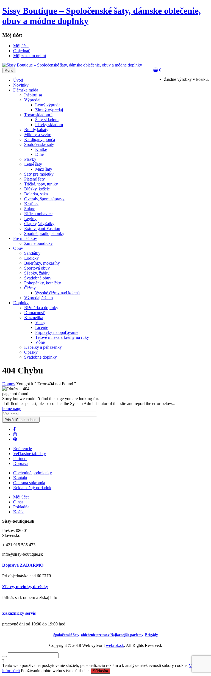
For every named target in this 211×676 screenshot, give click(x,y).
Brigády (151, 635)
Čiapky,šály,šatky (39, 223)
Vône (40, 342)
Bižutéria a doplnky (41, 307)
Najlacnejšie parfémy (126, 635)
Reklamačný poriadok (32, 487)
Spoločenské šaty (39, 144)
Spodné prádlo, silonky (44, 233)
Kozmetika (33, 317)
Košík (18, 511)
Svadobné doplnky (40, 357)
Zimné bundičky (38, 243)
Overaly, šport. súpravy (44, 198)
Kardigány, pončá (39, 139)
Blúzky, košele (37, 189)
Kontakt (20, 477)
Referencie (22, 448)
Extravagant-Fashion (42, 228)
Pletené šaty (34, 179)
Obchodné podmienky (32, 472)
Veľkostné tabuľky (29, 453)
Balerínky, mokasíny (42, 263)
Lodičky (31, 258)
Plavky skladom (49, 124)
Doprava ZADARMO (22, 565)
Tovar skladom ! (38, 114)
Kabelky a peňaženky (43, 347)
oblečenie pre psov (95, 635)
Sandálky (32, 253)
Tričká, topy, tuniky (41, 184)
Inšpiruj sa (33, 95)
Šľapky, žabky (36, 273)
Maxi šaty (43, 169)
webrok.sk (115, 645)
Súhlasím (100, 671)
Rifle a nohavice (38, 213)
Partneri (20, 458)
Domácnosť (34, 312)
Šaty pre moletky (39, 174)
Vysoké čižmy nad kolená (57, 292)
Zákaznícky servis (19, 613)
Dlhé (39, 154)
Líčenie (41, 327)
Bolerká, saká (36, 194)
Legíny (30, 218)
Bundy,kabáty (36, 129)
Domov (8, 383)
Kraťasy (31, 203)
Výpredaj (32, 100)
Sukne (29, 208)
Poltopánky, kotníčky (42, 283)
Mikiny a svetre (37, 134)
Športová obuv (37, 268)
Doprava (20, 463)
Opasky (31, 352)
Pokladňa (21, 507)
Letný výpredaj (48, 104)
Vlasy (40, 322)
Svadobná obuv (37, 278)
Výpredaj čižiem (38, 297)
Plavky (30, 159)
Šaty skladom (47, 119)
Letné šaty (33, 164)
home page (11, 408)
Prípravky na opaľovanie (56, 332)
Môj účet (21, 497)
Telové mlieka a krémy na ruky (62, 337)
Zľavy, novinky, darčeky (25, 586)
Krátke (41, 149)
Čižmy (30, 288)
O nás (18, 502)
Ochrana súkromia (29, 482)
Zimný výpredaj (49, 109)
